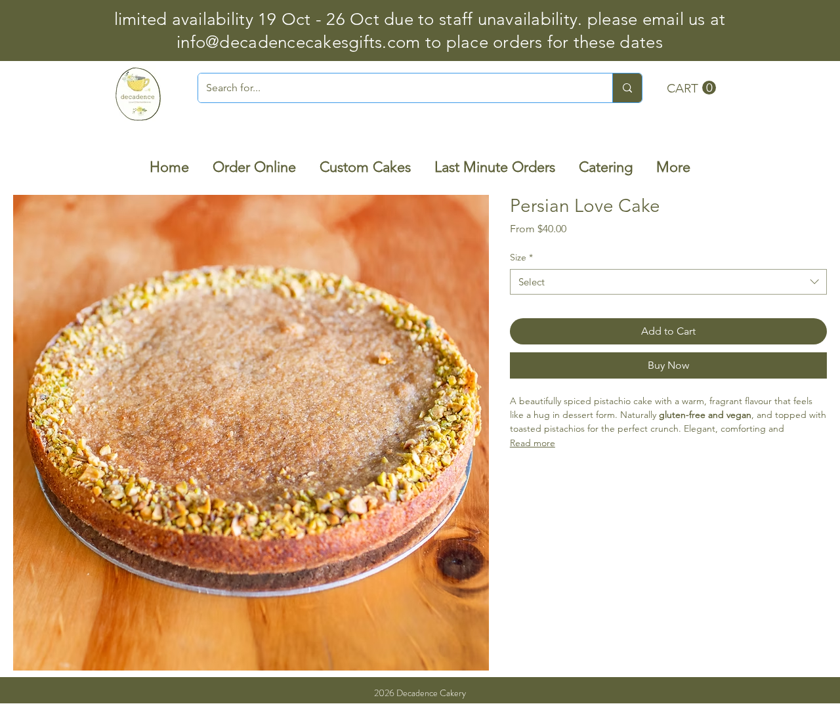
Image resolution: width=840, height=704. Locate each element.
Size (521, 257)
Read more (532, 443)
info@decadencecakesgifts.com (298, 42)
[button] (691, 88)
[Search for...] (627, 87)
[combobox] (668, 282)
